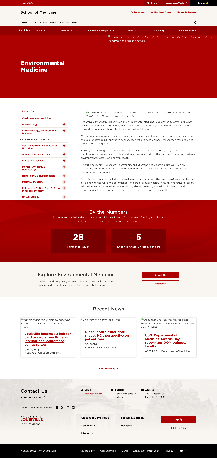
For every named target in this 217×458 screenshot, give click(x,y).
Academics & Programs (95, 418)
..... (33, 22)
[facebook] (57, 407)
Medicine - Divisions (48, 22)
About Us (160, 275)
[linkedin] (73, 407)
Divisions (27, 111)
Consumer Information (146, 451)
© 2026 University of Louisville (38, 451)
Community (88, 425)
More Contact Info (32, 397)
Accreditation (108, 451)
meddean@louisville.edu (95, 393)
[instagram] (68, 407)
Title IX (182, 451)
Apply (178, 419)
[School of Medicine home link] (32, 420)
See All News (107, 368)
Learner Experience (133, 418)
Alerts (124, 451)
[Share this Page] (194, 22)
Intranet (85, 433)
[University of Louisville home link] (27, 3)
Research (160, 283)
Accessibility (87, 451)
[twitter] (62, 407)
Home (24, 22)
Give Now (180, 428)
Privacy (168, 451)
